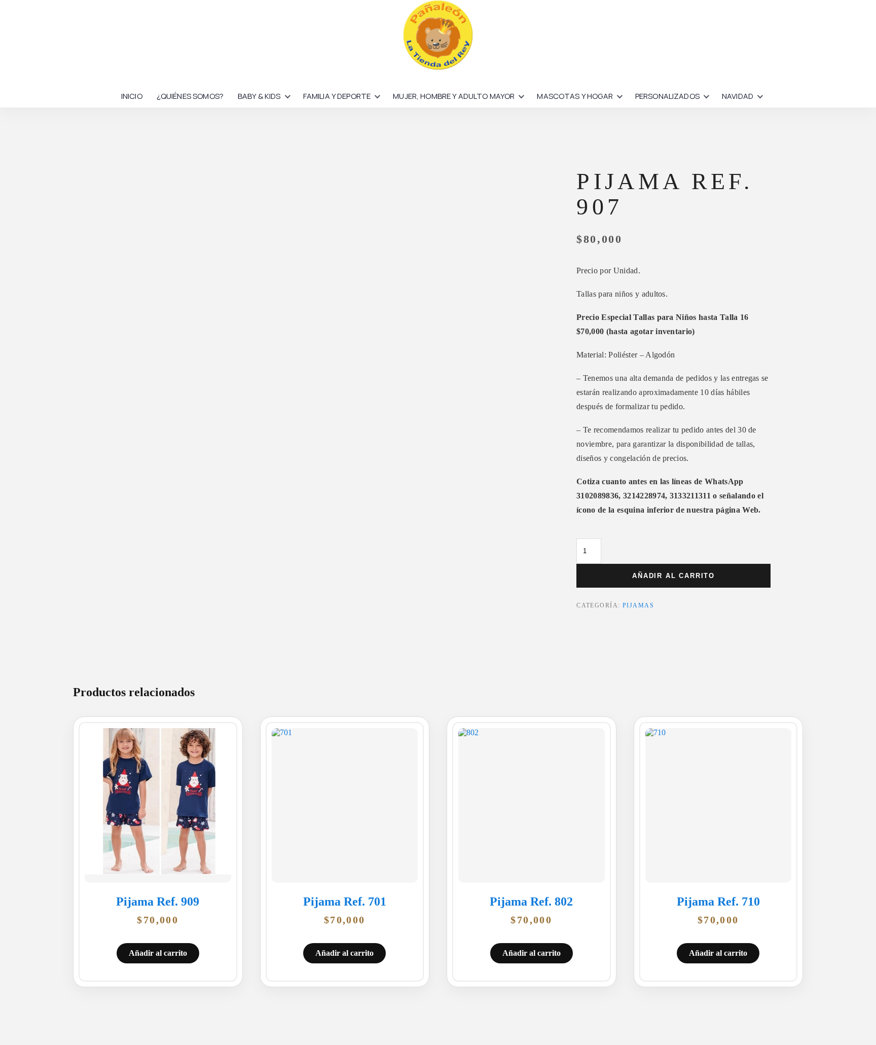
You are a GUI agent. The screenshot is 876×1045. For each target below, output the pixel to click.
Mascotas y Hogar (574, 96)
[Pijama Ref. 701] (345, 805)
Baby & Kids (259, 96)
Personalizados (667, 96)
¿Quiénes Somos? (190, 96)
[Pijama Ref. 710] (718, 805)
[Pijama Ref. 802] (531, 805)
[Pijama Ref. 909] (158, 805)
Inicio (131, 96)
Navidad (737, 96)
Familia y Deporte (337, 96)
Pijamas (638, 605)
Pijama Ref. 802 (531, 901)
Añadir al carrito (673, 576)
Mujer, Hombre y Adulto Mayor (454, 96)
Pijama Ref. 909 (157, 901)
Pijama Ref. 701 (344, 901)
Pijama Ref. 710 (718, 901)
